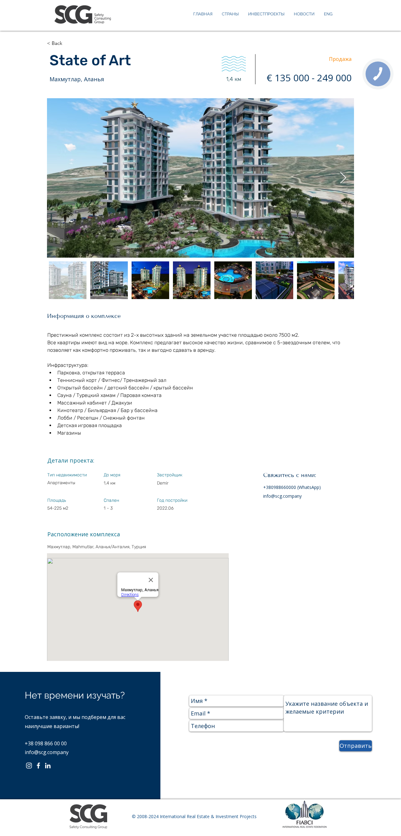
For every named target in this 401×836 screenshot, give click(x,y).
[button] (68, 43)
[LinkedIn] (48, 765)
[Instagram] (29, 765)
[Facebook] (38, 765)
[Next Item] (343, 178)
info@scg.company (282, 496)
